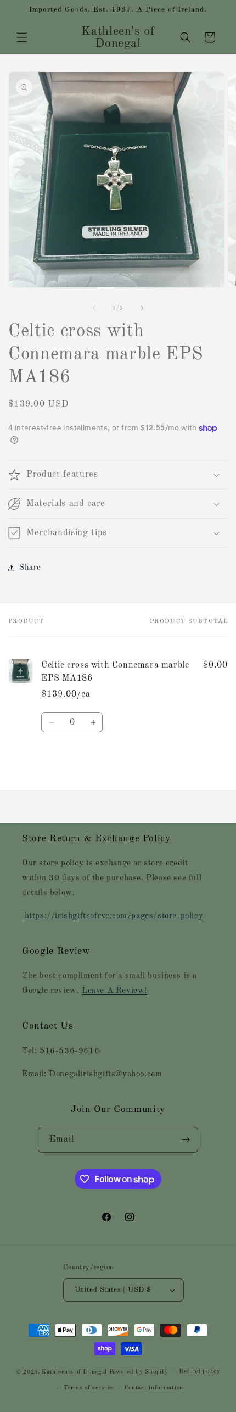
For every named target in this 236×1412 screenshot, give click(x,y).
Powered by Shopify (138, 1372)
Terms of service (89, 1388)
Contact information (154, 1388)
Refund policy (199, 1372)
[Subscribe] (185, 1140)
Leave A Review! (114, 991)
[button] (22, 37)
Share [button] (30, 567)
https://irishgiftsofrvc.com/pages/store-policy (114, 916)
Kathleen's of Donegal (75, 1372)
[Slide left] (94, 308)
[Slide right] (142, 308)
